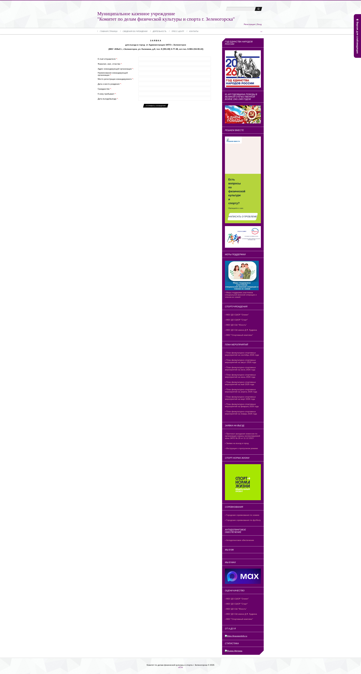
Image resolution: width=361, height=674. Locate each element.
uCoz (180, 667)
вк (261, 31)
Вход (259, 24)
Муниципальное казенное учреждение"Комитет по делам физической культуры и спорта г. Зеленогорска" (166, 16)
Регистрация (249, 24)
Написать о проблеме (242, 216)
